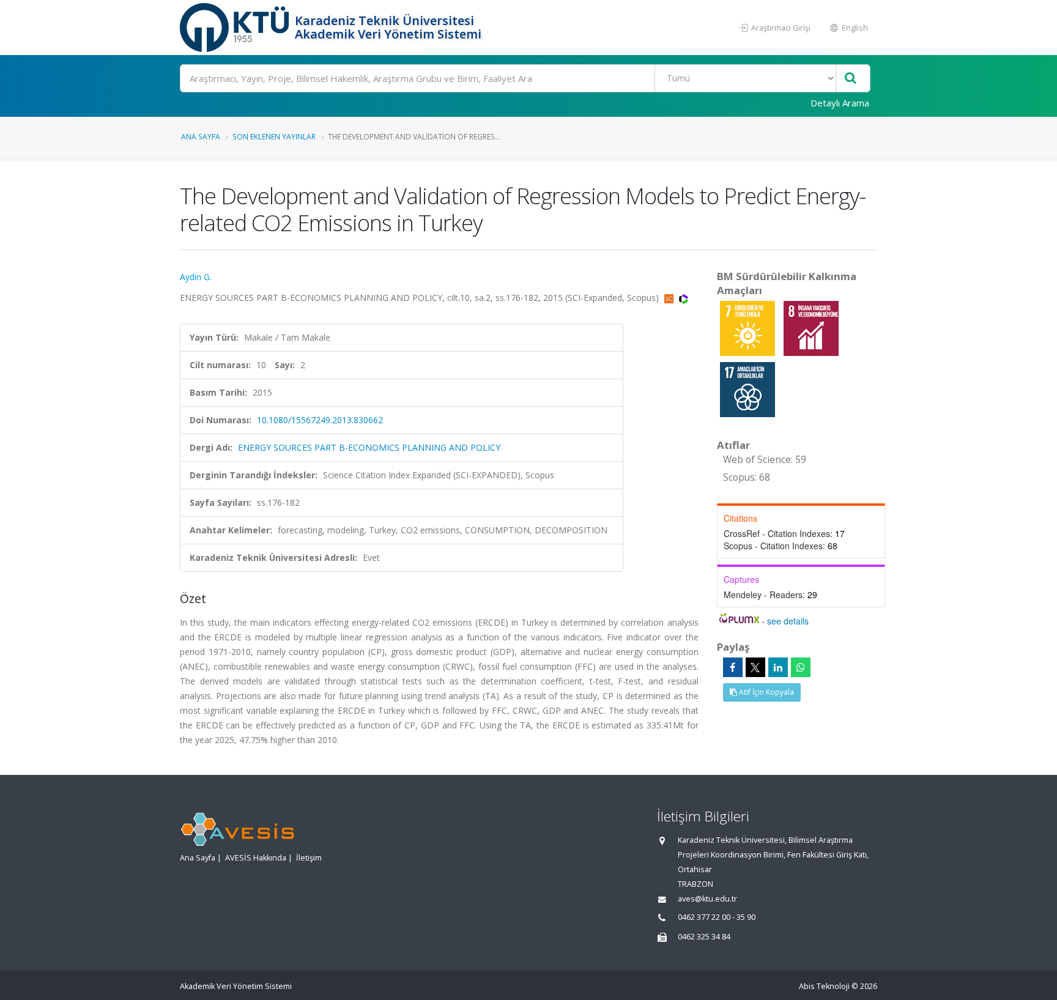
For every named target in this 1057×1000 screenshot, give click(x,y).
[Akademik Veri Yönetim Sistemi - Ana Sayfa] (236, 27)
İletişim (309, 858)
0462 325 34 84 (704, 936)
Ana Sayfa (200, 136)
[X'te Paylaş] (755, 667)
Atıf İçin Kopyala (765, 692)
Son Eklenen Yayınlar (274, 136)
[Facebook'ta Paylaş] (733, 667)
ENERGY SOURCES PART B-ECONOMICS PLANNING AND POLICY (369, 447)
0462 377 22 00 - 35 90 (716, 917)
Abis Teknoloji (824, 986)
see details (788, 621)
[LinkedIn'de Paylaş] (778, 667)
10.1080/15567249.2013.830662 (320, 420)
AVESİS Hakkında (255, 858)
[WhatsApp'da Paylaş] (800, 667)
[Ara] (850, 78)
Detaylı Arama (839, 103)
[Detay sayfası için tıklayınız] (749, 327)
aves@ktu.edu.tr (707, 899)
